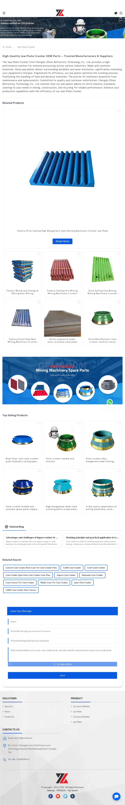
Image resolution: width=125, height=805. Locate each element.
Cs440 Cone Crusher (72, 568)
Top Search (73, 790)
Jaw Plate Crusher (26, 47)
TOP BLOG (61, 790)
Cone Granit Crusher (96, 568)
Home (8, 47)
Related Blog (17, 526)
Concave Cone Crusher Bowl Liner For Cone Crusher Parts (31, 568)
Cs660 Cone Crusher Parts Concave (21, 590)
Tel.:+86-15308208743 (19, 759)
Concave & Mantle (81, 706)
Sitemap (51, 790)
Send (62, 675)
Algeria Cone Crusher (66, 575)
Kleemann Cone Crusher (92, 575)
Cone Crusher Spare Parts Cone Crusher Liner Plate (28, 575)
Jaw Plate (77, 711)
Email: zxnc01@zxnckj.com (20, 738)
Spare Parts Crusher (82, 582)
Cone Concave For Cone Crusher (20, 582)
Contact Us (9, 716)
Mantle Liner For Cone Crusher (54, 582)
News (7, 711)
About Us (9, 706)
